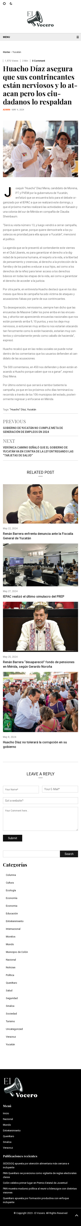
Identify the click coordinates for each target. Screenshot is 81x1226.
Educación (12, 913)
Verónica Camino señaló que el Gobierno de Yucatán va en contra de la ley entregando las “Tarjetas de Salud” (38, 451)
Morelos (10, 936)
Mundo (10, 944)
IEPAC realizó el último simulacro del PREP (33, 596)
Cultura (10, 882)
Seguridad (12, 998)
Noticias (10, 967)
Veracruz (11, 1036)
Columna (11, 874)
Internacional (13, 928)
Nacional (11, 959)
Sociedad (11, 1013)
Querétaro (11, 982)
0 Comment (38, 60)
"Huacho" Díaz (18, 409)
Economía (11, 898)
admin (6, 109)
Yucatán (16, 52)
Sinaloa (10, 1005)
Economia (11, 905)
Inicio (6, 1113)
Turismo (10, 1021)
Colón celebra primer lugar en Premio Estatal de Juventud (35, 1182)
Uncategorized (14, 1029)
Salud (9, 990)
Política (10, 975)
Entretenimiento (15, 921)
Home (6, 52)
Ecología (11, 890)
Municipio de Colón (17, 952)
